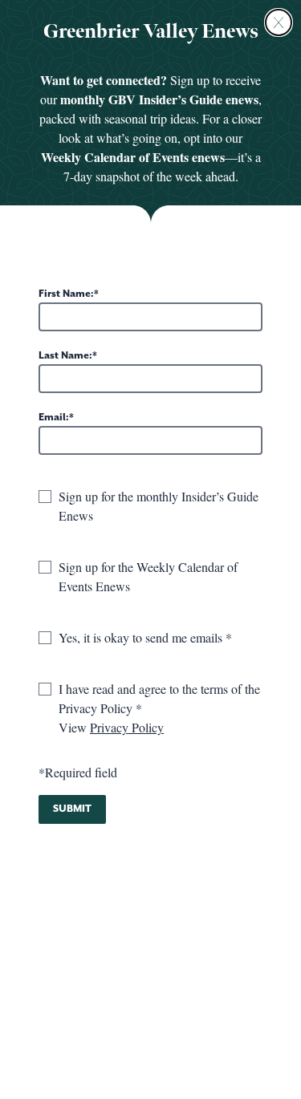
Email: (54, 418)
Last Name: (65, 356)
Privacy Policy (127, 727)
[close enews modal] (278, 22)
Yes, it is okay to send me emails (142, 637)
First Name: (66, 294)
